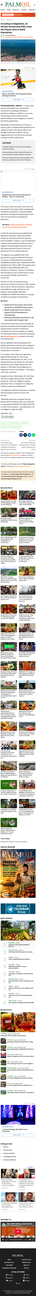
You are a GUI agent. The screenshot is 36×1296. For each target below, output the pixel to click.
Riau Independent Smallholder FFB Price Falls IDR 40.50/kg (9, 520)
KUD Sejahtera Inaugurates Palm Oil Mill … (21, 1003)
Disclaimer (9, 1265)
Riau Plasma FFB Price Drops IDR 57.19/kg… (20, 1042)
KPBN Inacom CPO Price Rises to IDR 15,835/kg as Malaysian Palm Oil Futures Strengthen (9, 774)
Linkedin (27, 1278)
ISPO (8, 1062)
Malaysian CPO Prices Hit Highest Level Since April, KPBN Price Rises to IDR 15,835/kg (26, 753)
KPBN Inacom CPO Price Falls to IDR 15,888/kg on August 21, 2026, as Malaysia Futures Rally (8, 636)
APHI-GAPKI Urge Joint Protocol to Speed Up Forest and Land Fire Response (26, 598)
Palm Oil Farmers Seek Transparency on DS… (21, 981)
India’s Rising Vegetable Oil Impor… (20, 959)
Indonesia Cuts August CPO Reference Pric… (21, 974)
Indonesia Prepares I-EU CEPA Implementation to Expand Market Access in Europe (26, 636)
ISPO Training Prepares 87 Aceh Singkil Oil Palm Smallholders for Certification (8, 540)
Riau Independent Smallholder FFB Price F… (21, 1049)
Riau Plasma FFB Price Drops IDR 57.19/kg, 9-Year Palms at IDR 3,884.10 (27, 502)
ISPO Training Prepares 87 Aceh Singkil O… (20, 1063)
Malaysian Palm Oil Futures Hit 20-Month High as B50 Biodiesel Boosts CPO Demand (9, 674)
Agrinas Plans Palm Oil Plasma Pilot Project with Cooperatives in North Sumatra (27, 693)
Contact (26, 1268)
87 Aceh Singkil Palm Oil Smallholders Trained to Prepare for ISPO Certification (26, 559)
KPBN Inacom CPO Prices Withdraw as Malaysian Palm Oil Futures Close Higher (8, 734)
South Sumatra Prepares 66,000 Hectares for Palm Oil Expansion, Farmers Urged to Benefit (26, 540)
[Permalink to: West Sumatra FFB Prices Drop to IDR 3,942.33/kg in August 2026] (27, 571)
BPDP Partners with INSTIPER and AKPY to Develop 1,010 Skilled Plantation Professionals (8, 655)
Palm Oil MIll (13, 1001)
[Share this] (21, 435)
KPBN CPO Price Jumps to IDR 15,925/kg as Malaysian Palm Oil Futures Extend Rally (27, 674)
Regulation (5, 427)
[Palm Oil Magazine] (18, 4)
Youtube (10, 1280)
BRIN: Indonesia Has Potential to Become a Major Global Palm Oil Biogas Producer (26, 774)
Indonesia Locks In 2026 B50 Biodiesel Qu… (20, 996)
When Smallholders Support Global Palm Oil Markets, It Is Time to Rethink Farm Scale (8, 831)
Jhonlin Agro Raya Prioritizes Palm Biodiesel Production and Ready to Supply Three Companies (9, 444)
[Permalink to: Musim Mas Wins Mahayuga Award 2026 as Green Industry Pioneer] (27, 647)
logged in (11, 841)
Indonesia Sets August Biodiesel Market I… (19, 945)
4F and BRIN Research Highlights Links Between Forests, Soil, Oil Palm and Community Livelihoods (27, 793)
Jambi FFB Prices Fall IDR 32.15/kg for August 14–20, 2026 (8, 811)
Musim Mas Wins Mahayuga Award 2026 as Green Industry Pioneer (27, 654)
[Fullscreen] (33, 1240)
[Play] (3, 1240)
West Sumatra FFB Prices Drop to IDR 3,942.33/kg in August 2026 (26, 578)
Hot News (12, 964)
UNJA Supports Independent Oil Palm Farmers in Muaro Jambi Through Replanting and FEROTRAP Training (8, 715)
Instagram (10, 1278)
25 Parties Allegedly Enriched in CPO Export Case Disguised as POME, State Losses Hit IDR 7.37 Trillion (8, 560)
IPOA (8, 1054)
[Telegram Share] (29, 435)
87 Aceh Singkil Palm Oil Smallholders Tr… (20, 1085)
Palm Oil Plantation (14, 423)
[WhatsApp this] (33, 435)
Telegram (27, 1280)
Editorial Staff (9, 1262)
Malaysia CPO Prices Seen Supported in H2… (21, 989)
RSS (19, 1283)
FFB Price (10, 1040)
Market (11, 957)
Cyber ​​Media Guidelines (9, 1268)
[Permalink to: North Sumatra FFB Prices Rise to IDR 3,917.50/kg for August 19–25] (9, 590)
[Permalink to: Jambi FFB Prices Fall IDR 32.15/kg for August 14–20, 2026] (9, 803)
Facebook (10, 1275)
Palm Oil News (7, 1150)
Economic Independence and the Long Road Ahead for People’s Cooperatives (9, 792)
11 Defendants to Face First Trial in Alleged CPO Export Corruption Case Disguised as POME (26, 812)
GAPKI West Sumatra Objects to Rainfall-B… (21, 1092)
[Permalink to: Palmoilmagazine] (2, 36)
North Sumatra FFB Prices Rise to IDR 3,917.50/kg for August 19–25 (8, 597)
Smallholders (13, 950)
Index (9, 1259)
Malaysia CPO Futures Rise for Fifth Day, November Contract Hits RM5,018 (9, 616)
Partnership (25, 423)
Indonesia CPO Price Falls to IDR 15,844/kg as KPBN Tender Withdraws (8, 502)
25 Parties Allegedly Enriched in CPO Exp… (20, 1078)
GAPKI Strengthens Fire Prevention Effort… (21, 1056)
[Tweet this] (25, 435)
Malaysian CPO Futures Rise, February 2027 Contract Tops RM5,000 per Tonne (27, 714)
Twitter (27, 1275)
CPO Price (12, 972)
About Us (26, 1265)
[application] (18, 1232)
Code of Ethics (26, 1259)
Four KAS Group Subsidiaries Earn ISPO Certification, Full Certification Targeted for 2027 (9, 754)
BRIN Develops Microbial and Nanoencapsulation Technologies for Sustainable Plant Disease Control (9, 694)
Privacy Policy (26, 1262)
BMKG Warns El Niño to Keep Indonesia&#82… (17, 967)
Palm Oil (4, 423)
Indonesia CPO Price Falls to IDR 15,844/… (14, 1035)
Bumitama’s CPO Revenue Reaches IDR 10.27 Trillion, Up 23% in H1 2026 (27, 733)
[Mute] (30, 1240)
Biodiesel (12, 943)
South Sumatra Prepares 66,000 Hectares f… (20, 1070)
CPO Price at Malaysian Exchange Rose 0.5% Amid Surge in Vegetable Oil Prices (27, 444)
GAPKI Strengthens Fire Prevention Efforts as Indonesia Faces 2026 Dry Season (26, 521)
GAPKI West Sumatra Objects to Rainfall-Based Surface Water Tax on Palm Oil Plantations (9, 579)
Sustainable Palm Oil (15, 427)
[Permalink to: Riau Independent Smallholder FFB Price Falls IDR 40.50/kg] (9, 512)
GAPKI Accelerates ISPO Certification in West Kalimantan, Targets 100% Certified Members (27, 617)
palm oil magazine (8, 1153)
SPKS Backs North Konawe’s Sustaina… (21, 952)
